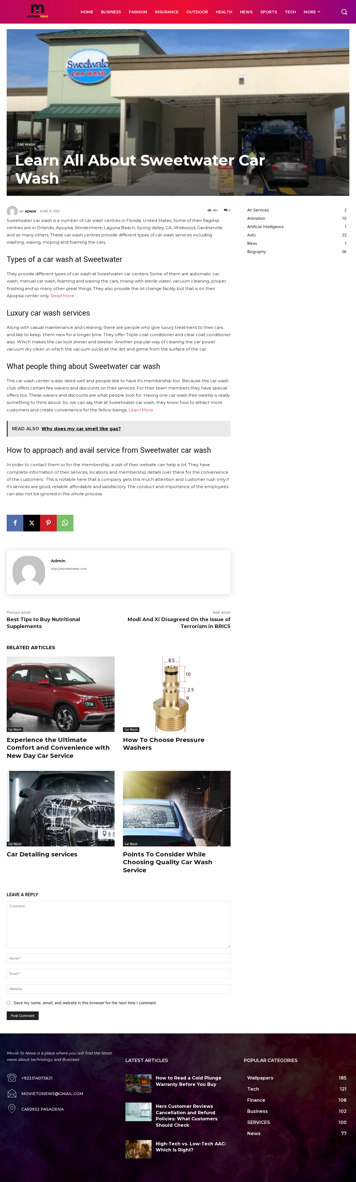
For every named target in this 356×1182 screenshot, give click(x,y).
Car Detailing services (42, 854)
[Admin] (13, 211)
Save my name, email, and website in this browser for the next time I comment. (85, 1002)
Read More (62, 295)
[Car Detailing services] (61, 808)
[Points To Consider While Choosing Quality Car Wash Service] (177, 808)
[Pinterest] (48, 523)
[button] (344, 11)
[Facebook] (15, 523)
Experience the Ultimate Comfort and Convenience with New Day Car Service (58, 747)
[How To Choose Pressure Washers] (177, 694)
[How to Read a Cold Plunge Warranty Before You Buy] (138, 1083)
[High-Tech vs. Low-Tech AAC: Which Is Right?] (138, 1149)
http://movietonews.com (69, 569)
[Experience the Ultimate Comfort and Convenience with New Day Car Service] (61, 694)
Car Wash (26, 144)
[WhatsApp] (65, 523)
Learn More (140, 410)
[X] (31, 523)
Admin (30, 211)
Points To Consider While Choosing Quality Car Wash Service (167, 862)
